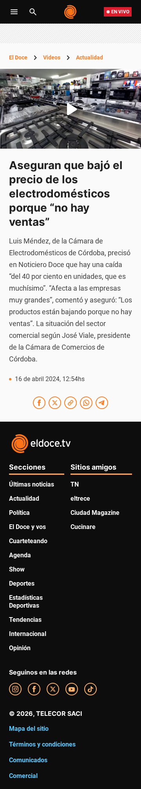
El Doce (18, 57)
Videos (51, 57)
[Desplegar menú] (14, 12)
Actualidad (89, 57)
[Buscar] (33, 12)
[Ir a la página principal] (70, 12)
